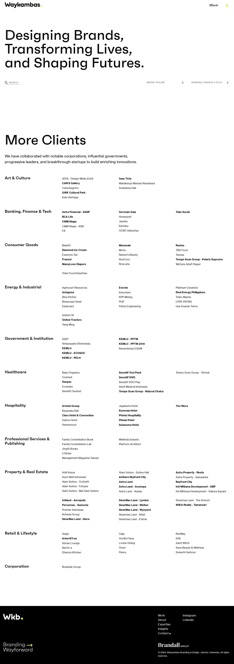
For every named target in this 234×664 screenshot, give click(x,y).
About (162, 620)
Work (161, 615)
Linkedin (188, 620)
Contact (163, 633)
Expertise (164, 624)
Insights (163, 628)
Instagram (189, 615)
